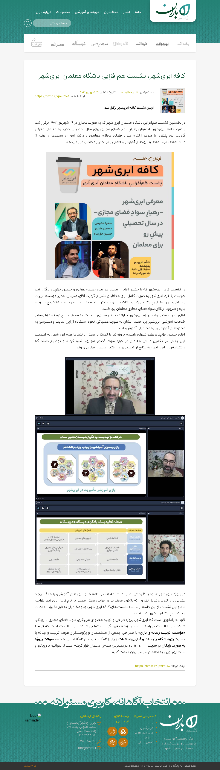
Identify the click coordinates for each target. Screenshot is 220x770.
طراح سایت (30, 766)
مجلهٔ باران (111, 12)
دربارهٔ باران (43, 12)
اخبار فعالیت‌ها (129, 92)
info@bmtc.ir (87, 748)
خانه (138, 12)
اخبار (126, 12)
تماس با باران (145, 742)
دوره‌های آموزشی (87, 12)
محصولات (63, 12)
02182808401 (87, 741)
